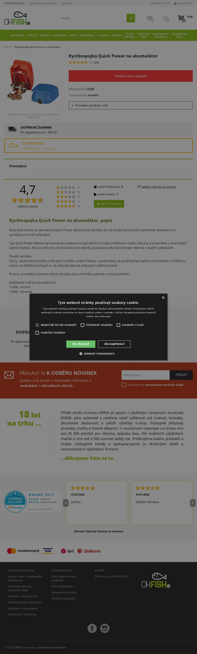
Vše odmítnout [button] (114, 344)
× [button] (163, 297)
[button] (98, 354)
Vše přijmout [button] (81, 344)
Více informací (103, 316)
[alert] (98, 327)
